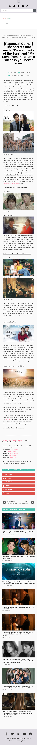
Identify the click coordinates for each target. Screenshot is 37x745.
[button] (18, 1)
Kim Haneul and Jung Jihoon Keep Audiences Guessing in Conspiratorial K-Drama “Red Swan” (17, 633)
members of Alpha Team (11, 183)
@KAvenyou (14, 449)
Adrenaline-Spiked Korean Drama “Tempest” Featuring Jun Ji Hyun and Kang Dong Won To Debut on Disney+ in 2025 (18, 660)
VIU (7, 419)
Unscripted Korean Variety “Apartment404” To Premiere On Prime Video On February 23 (17, 687)
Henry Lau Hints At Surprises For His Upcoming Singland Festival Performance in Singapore (18, 532)
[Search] (34, 10)
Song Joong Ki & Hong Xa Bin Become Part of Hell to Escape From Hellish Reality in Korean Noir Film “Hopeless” (17, 713)
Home (3, 35)
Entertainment (10, 35)
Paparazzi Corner (25, 75)
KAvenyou (12, 457)
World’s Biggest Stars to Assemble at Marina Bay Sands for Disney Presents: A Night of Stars (18, 582)
